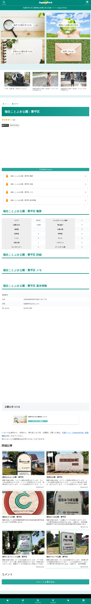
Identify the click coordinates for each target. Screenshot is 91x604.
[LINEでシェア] (76, 569)
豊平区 (6, 125)
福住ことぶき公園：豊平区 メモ (22, 192)
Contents (42, 169)
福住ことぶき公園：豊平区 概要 (22, 176)
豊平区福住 (15, 125)
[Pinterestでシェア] (25, 575)
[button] (66, 575)
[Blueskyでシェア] (55, 563)
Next (89, 82)
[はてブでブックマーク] (55, 569)
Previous (2, 82)
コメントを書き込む (45, 582)
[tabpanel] (17, 82)
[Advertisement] (45, 149)
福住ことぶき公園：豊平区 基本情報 (23, 200)
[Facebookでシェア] (15, 569)
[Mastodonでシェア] (35, 563)
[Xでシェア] (15, 563)
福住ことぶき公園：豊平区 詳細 (22, 184)
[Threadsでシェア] (35, 569)
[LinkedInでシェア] (45, 575)
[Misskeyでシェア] (76, 563)
